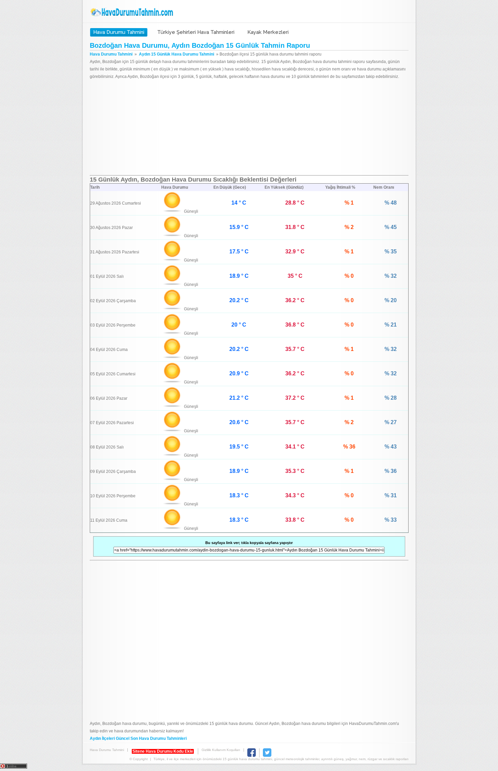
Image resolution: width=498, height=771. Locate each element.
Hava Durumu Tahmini (132, 12)
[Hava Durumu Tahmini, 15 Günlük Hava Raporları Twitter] (267, 755)
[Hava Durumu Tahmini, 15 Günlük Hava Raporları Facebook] (251, 755)
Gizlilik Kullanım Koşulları (221, 750)
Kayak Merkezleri (268, 32)
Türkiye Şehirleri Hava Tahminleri (195, 32)
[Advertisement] (249, 127)
